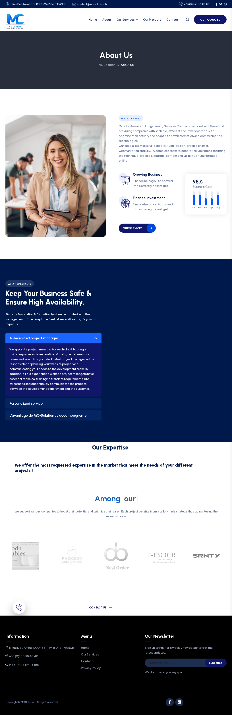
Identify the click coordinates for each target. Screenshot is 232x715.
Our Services (125, 19)
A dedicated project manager (33, 338)
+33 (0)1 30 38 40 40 (196, 4)
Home (93, 19)
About (106, 19)
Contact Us (98, 607)
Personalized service (26, 403)
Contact (172, 19)
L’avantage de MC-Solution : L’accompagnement (49, 415)
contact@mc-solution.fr (92, 4)
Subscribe (215, 662)
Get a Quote (210, 19)
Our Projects (152, 19)
